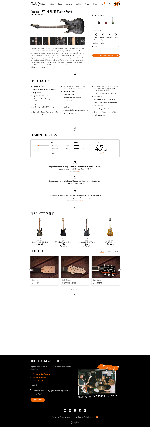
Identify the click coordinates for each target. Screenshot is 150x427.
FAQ (97, 417)
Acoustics (117, 251)
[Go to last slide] (33, 41)
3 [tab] (76, 289)
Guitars (102, 251)
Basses (109, 251)
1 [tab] (71, 289)
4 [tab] (78, 289)
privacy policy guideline (39, 394)
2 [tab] (73, 289)
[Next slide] (82, 41)
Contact (62, 417)
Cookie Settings (88, 417)
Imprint (69, 417)
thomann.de (79, 171)
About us (55, 417)
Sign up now (37, 400)
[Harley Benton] (75, 423)
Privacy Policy (78, 417)
